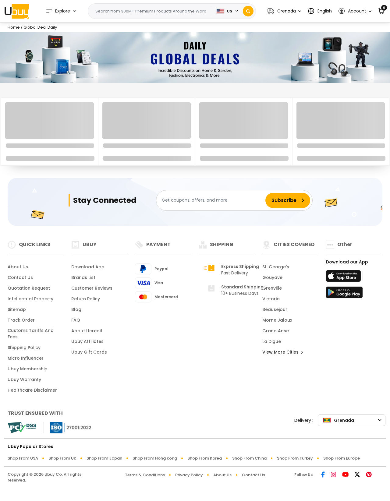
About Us (18, 267)
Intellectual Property (30, 299)
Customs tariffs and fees (31, 333)
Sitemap (17, 309)
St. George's (275, 267)
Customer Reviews (91, 288)
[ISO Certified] (68, 427)
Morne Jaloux (277, 320)
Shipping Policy (24, 347)
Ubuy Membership (28, 369)
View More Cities (281, 352)
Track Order (21, 320)
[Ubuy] (17, 11)
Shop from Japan (104, 458)
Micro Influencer (26, 358)
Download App (88, 267)
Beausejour (274, 309)
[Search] (248, 11)
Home (14, 27)
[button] (284, 11)
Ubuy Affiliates (87, 341)
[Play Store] (344, 294)
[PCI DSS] (22, 427)
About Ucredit (86, 331)
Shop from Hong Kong (155, 458)
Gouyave (272, 277)
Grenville (272, 288)
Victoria (271, 299)
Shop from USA (23, 458)
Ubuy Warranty (24, 379)
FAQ (75, 320)
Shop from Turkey (295, 458)
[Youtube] (345, 475)
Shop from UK (62, 458)
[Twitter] (357, 475)
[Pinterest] (368, 475)
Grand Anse (275, 331)
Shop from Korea (204, 458)
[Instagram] (333, 475)
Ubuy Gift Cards (89, 352)
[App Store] (344, 277)
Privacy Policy (189, 475)
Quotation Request (29, 288)
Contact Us (20, 277)
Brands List (83, 277)
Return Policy (85, 299)
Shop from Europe (341, 458)
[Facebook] (323, 475)
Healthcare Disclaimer (32, 390)
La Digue (271, 341)
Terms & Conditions (145, 475)
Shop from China (249, 458)
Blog (76, 309)
